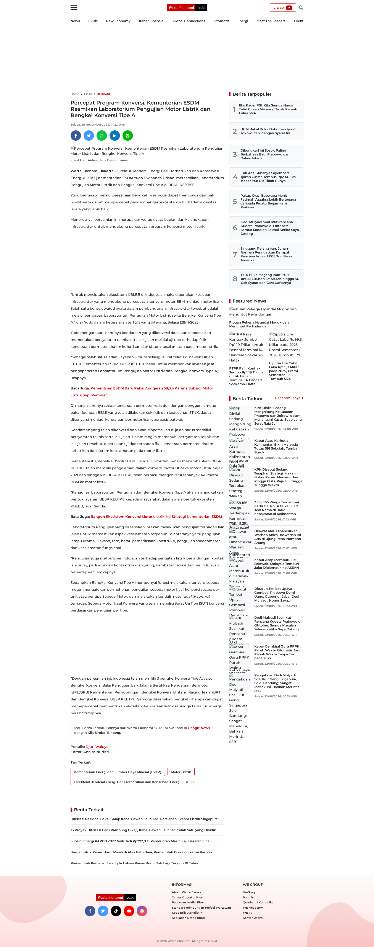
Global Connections (189, 21)
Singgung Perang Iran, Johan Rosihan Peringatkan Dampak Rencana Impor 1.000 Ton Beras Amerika (266, 254)
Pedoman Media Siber (188, 902)
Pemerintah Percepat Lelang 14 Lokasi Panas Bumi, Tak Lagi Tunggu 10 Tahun (135, 863)
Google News (199, 728)
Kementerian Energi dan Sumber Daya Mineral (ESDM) (117, 772)
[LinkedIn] (115, 135)
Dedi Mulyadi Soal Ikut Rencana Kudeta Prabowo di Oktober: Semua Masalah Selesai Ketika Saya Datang (270, 228)
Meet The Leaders (270, 21)
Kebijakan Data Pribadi (189, 917)
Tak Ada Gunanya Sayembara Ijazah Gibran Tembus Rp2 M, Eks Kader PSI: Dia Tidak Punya (268, 177)
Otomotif (221, 21)
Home (75, 94)
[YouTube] (129, 911)
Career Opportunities (187, 897)
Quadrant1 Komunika (258, 902)
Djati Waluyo (97, 747)
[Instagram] (142, 911)
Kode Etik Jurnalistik (187, 912)
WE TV (248, 912)
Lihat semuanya (287, 398)
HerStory (249, 892)
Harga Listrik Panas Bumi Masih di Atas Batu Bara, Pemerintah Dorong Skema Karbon (141, 852)
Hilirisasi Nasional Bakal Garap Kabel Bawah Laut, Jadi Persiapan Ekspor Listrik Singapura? (145, 819)
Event (298, 21)
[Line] (128, 135)
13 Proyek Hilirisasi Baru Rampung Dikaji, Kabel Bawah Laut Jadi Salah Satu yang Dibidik (143, 830)
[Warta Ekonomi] (187, 7)
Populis (248, 897)
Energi (242, 21)
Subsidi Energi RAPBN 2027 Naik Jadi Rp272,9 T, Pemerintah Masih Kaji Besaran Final (140, 841)
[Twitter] (89, 135)
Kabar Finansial (151, 21)
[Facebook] (76, 135)
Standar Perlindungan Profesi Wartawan (201, 907)
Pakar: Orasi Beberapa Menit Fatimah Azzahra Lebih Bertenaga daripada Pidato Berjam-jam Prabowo (268, 201)
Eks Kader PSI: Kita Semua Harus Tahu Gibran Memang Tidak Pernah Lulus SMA (268, 109)
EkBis (93, 21)
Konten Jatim (253, 917)
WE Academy (253, 907)
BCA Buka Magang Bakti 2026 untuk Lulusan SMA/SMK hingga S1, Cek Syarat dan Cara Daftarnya (270, 279)
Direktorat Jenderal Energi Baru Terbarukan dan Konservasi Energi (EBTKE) (134, 782)
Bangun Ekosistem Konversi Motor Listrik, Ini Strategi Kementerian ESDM (156, 517)
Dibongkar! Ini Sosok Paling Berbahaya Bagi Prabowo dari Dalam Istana (264, 154)
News (75, 21)
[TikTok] (116, 911)
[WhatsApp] (102, 135)
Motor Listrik (181, 772)
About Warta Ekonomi (188, 892)
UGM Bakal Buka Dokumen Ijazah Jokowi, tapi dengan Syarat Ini (268, 131)
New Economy (118, 21)
